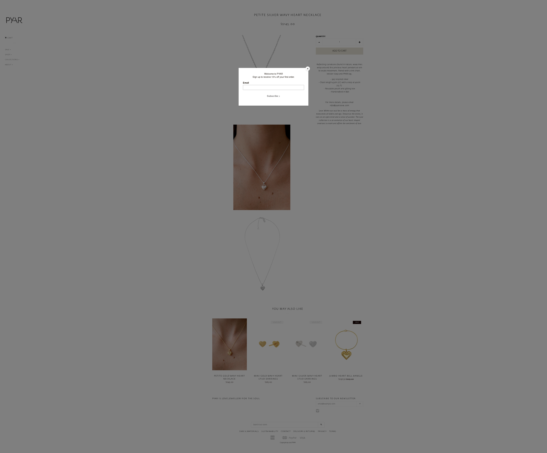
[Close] (308, 69)
